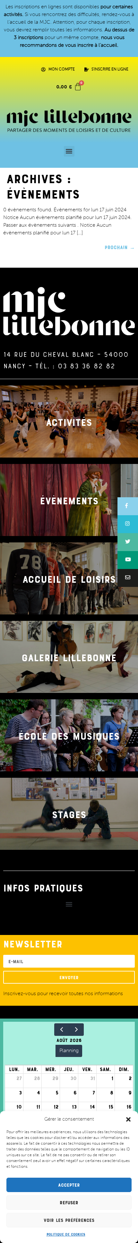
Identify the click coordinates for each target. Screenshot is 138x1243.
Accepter (69, 1184)
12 (56, 1106)
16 (129, 1106)
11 (38, 1106)
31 (92, 1078)
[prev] (61, 1029)
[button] (128, 1119)
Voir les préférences (69, 1220)
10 (19, 1106)
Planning (69, 1050)
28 (37, 1078)
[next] (76, 1029)
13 (74, 1106)
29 (55, 1078)
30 (73, 1078)
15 (110, 1106)
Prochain (120, 247)
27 (19, 1078)
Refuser (69, 1202)
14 (92, 1106)
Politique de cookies (66, 1234)
